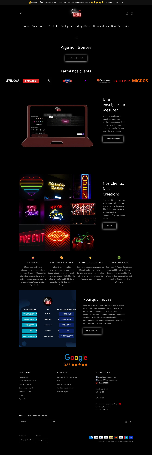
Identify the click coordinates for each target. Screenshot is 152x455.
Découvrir (109, 226)
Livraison (60, 381)
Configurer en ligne (113, 139)
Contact (21, 395)
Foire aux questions (25, 384)
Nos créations (23, 377)
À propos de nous (25, 392)
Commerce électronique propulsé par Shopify (122, 441)
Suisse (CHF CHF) (26, 440)
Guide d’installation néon (27, 381)
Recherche (22, 399)
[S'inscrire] (54, 421)
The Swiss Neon (106, 441)
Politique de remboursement (67, 377)
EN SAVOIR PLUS (92, 331)
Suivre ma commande (26, 388)
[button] (21, 13)
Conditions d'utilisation (65, 388)
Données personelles (64, 384)
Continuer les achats (76, 58)
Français (40, 440)
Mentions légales (63, 392)
